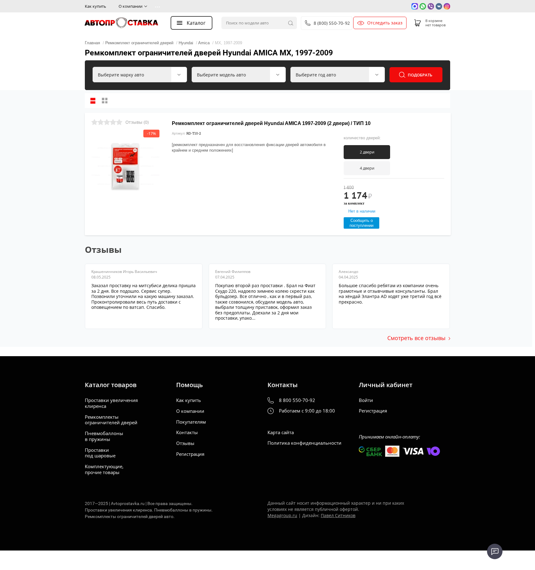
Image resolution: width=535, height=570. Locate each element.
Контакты (187, 432)
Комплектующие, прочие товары (104, 469)
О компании (130, 6)
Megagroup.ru (282, 515)
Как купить (95, 6)
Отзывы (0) (137, 122)
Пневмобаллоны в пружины (104, 436)
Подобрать (420, 75)
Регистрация (190, 454)
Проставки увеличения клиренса (111, 403)
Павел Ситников (338, 515)
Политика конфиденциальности (304, 443)
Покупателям (191, 422)
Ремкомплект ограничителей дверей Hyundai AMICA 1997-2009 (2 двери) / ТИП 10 (271, 123)
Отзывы (185, 443)
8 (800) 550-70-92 (331, 23)
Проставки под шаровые (100, 453)
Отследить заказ (384, 23)
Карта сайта (281, 432)
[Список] (92, 100)
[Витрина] (104, 100)
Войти (366, 400)
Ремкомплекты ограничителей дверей (111, 420)
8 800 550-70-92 (297, 400)
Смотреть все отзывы (416, 338)
